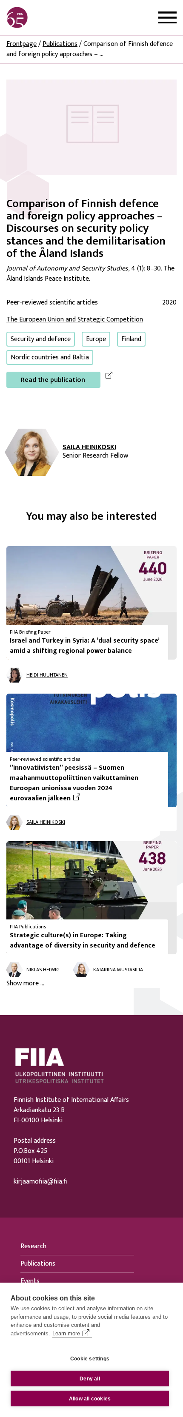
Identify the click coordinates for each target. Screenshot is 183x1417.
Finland (131, 339)
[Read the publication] (91, 127)
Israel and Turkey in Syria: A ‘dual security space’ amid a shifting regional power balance (84, 646)
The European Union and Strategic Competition (74, 319)
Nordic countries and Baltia (50, 357)
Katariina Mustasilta (118, 970)
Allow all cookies (90, 1399)
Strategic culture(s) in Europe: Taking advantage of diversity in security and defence (82, 940)
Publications (60, 44)
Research (33, 1246)
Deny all (90, 1379)
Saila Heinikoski (89, 447)
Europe (96, 339)
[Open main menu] (167, 18)
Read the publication (53, 380)
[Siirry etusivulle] (47, 17)
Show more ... (25, 983)
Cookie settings (89, 1359)
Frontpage (21, 44)
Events (30, 1281)
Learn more (66, 1333)
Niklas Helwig (43, 970)
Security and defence (41, 339)
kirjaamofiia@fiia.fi (40, 1182)
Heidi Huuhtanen (47, 675)
